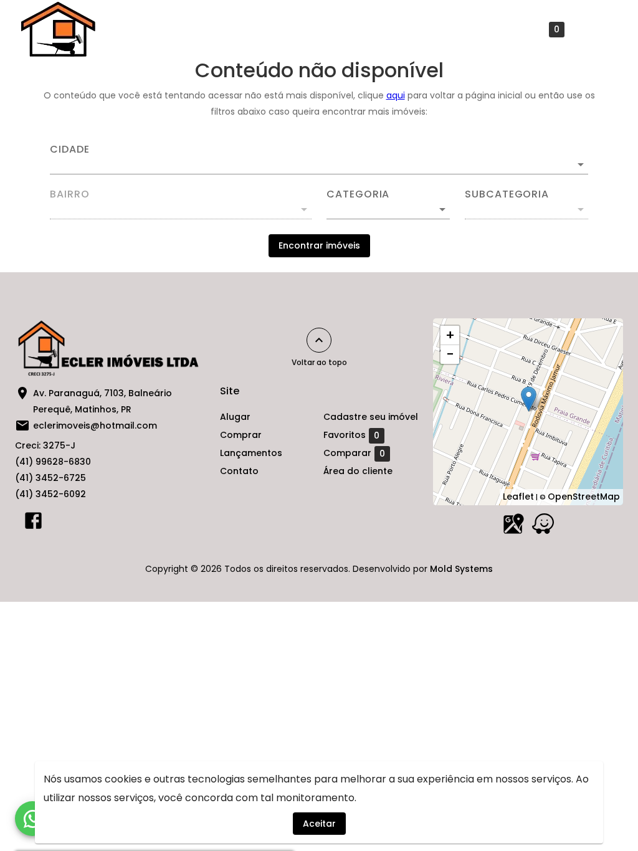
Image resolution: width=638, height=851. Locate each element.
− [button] (450, 354)
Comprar (187, 29)
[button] (388, 209)
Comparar (354, 453)
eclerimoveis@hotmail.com (95, 425)
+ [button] (450, 335)
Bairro (70, 194)
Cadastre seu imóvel (431, 29)
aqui (395, 95)
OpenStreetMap (584, 496)
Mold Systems (461, 569)
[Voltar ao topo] (319, 340)
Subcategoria (507, 194)
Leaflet (518, 496)
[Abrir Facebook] (33, 523)
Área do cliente (358, 471)
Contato (339, 29)
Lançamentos (264, 29)
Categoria (357, 194)
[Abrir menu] (597, 29)
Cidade (70, 150)
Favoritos (531, 29)
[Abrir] (580, 164)
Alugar (126, 29)
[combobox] (319, 159)
